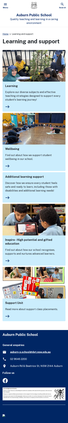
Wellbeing (12, 149)
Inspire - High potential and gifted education (28, 241)
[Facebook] (5, 382)
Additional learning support (24, 176)
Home (6, 34)
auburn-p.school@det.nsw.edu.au (30, 352)
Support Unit (14, 303)
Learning (11, 86)
